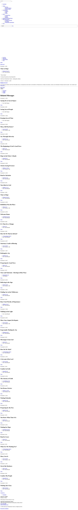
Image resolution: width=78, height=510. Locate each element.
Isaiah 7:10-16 (5, 284)
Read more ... (2, 85)
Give (4, 23)
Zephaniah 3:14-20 (6, 216)
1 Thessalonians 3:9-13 (7, 236)
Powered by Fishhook (4, 508)
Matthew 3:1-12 (6, 187)
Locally (6, 16)
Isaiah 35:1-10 (5, 177)
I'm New (6, 7)
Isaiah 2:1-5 (5, 419)
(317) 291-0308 (3, 503)
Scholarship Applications (9, 22)
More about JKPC (6, 19)
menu (1, 62)
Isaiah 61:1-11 (5, 138)
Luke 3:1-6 (5, 226)
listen (1, 87)
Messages (4, 58)
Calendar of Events (8, 20)
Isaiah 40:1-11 (5, 371)
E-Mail (4, 92)
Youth (6, 12)
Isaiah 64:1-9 (5, 158)
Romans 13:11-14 (6, 71)
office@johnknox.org (4, 504)
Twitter (4, 91)
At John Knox (7, 15)
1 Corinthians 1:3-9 (6, 380)
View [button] (1, 105)
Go (12, 25)
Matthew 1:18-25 (6, 168)
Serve (4, 14)
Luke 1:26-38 (5, 129)
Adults (6, 13)
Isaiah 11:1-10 (5, 410)
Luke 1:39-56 (5, 245)
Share (2, 88)
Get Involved (5, 10)
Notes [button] (4, 87)
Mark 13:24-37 (5, 487)
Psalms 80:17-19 (6, 275)
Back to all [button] (2, 64)
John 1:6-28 (5, 468)
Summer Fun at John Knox (8, 18)
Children (6, 11)
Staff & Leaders (8, 9)
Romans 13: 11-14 (3, 82)
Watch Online (5, 59)
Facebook (4, 4)
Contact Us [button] (2, 492)
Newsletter (7, 21)
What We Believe (8, 8)
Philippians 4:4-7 (6, 332)
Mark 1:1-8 (5, 148)
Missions (6, 17)
